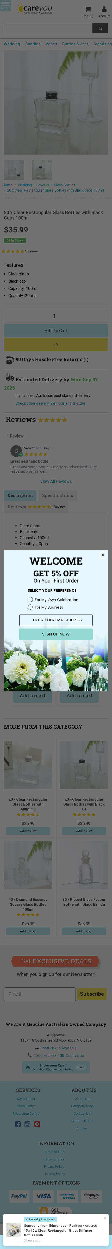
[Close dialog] (103, 555)
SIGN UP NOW (56, 634)
